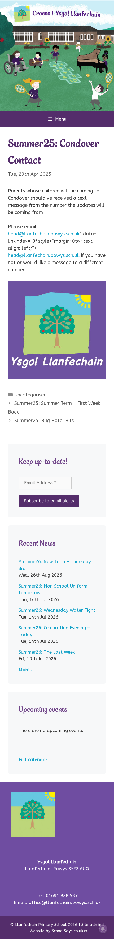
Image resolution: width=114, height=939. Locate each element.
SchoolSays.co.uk (67, 930)
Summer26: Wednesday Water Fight (57, 610)
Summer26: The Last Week (47, 652)
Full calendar (33, 759)
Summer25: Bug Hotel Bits (44, 420)
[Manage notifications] (103, 928)
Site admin (91, 924)
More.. (25, 669)
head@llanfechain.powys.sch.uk (44, 234)
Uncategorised (30, 395)
